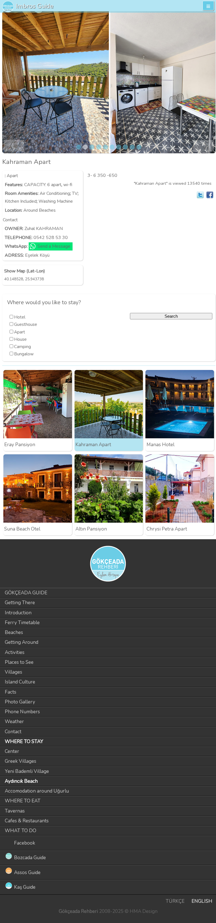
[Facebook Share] (209, 194)
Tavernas (15, 811)
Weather (14, 721)
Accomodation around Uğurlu (37, 791)
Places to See (19, 662)
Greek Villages (20, 761)
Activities (14, 652)
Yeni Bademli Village (27, 771)
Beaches (14, 632)
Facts (10, 692)
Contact (13, 731)
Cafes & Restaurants (27, 821)
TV (75, 193)
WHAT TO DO (20, 830)
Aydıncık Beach (21, 781)
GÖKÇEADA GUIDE (26, 593)
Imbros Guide (34, 6)
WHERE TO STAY (24, 741)
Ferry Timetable (22, 622)
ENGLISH (202, 901)
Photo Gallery (20, 702)
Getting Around (21, 642)
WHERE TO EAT (22, 801)
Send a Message (53, 246)
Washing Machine (56, 201)
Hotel (19, 317)
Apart (12, 176)
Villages (13, 672)
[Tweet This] (200, 194)
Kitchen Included (21, 201)
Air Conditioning (55, 193)
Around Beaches (39, 210)
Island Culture (20, 682)
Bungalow (24, 354)
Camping (22, 346)
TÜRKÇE (175, 901)
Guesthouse (25, 324)
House (20, 339)
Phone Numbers (22, 711)
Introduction (18, 613)
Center (12, 751)
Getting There (20, 602)
